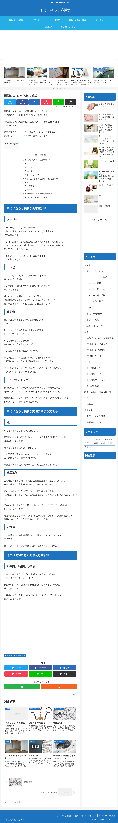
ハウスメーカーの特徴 (97, 277)
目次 (37, 155)
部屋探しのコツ (21, 655)
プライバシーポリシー (88, 816)
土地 (89, 307)
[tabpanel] (14, 76)
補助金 (90, 404)
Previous (2, 60)
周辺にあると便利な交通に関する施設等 (41, 179)
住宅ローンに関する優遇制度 (100, 338)
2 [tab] (57, 88)
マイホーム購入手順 (96, 295)
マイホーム (89, 265)
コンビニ (30, 167)
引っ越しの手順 (94, 374)
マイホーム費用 (94, 283)
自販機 (29, 171)
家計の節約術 (93, 319)
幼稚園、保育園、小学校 (37, 197)
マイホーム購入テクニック (99, 289)
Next (116, 60)
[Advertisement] (59, 49)
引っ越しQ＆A (93, 368)
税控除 (90, 398)
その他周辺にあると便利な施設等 (38, 193)
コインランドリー (34, 175)
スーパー (30, 164)
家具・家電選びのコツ (97, 313)
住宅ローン (89, 332)
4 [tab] (64, 88)
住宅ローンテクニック (97, 344)
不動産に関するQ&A (93, 326)
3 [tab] (61, 88)
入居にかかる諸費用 (96, 416)
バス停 (29, 190)
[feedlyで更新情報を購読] (22, 686)
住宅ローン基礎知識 (96, 350)
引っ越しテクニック (96, 380)
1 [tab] (54, 88)
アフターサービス (95, 271)
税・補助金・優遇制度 (107, 816)
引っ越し (88, 362)
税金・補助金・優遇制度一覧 (97, 392)
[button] (70, 102)
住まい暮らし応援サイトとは (67, 816)
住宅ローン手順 (94, 356)
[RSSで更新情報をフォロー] (59, 686)
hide (16, 144)
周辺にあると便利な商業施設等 (37, 160)
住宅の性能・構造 (95, 301)
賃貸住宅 (9, 655)
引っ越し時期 (93, 386)
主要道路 (30, 186)
